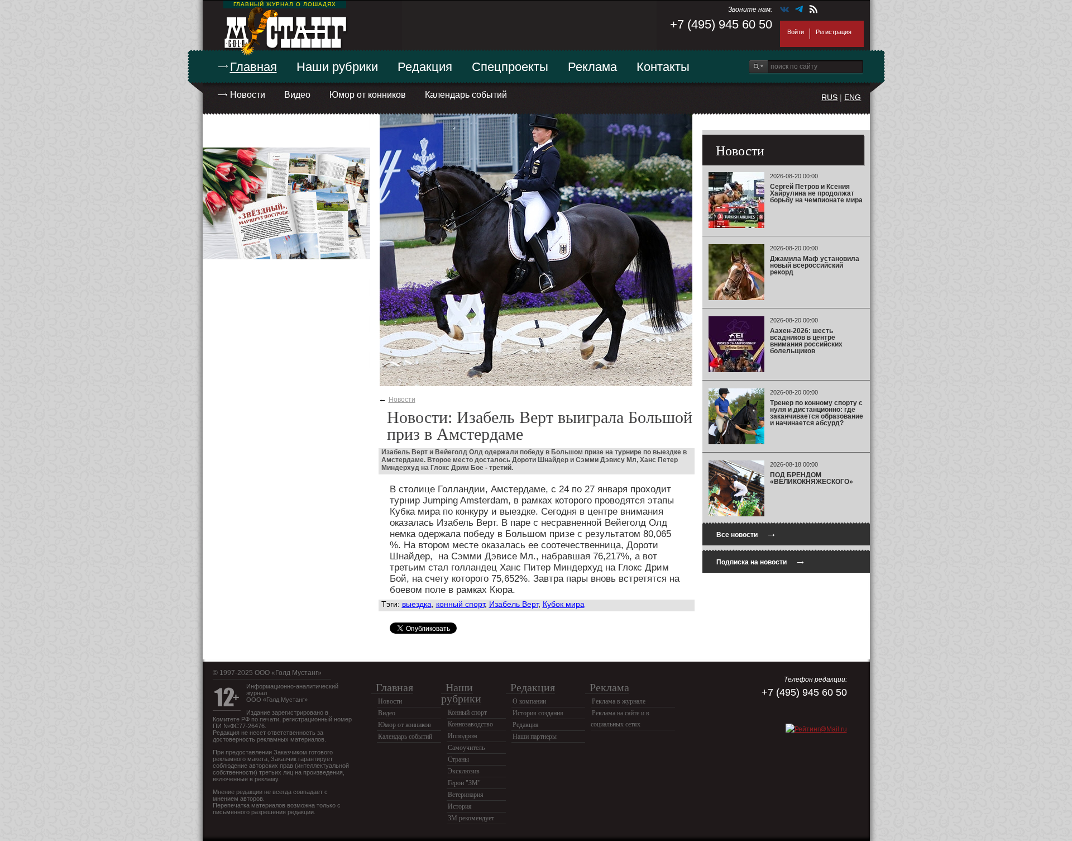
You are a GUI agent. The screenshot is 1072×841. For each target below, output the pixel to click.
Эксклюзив (464, 771)
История (460, 806)
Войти (795, 31)
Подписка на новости (761, 561)
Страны (458, 759)
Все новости (746, 533)
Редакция (425, 67)
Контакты (663, 67)
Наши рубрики (337, 67)
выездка (417, 604)
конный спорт (460, 604)
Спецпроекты (510, 67)
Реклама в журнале (618, 701)
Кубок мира (564, 604)
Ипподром (462, 736)
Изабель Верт (513, 604)
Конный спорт (467, 712)
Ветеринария (466, 795)
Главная (253, 67)
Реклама (592, 67)
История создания (538, 713)
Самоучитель (466, 748)
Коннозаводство (470, 724)
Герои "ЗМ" (464, 783)
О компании (529, 701)
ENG (852, 97)
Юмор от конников (367, 94)
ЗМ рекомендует (471, 818)
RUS (829, 97)
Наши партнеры (535, 736)
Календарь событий (466, 94)
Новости (247, 94)
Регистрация (833, 31)
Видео (297, 94)
